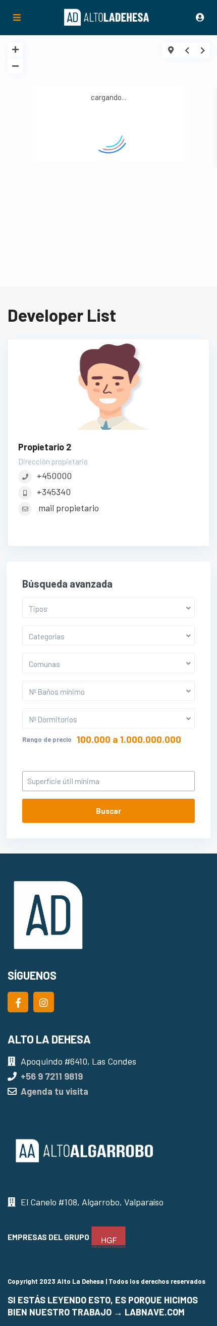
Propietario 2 (44, 446)
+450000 (54, 475)
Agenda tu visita (54, 1091)
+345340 (54, 491)
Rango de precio (47, 739)
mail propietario (68, 507)
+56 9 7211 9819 (52, 1076)
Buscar (108, 810)
